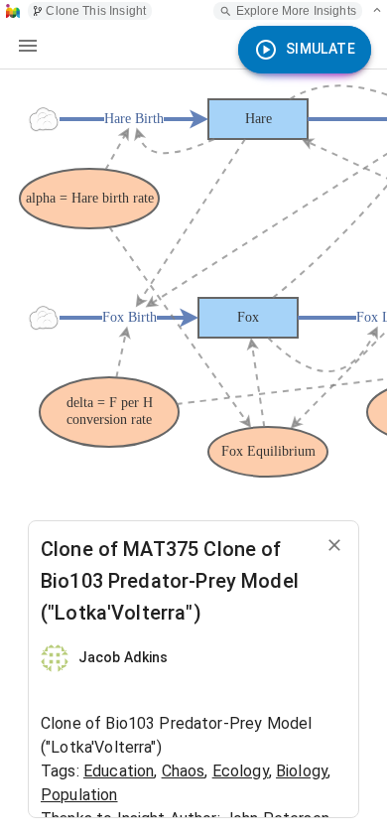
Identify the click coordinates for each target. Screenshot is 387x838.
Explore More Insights (296, 11)
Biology (301, 771)
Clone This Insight (96, 11)
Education (118, 771)
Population (79, 794)
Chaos (183, 771)
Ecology (240, 771)
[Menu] (28, 46)
